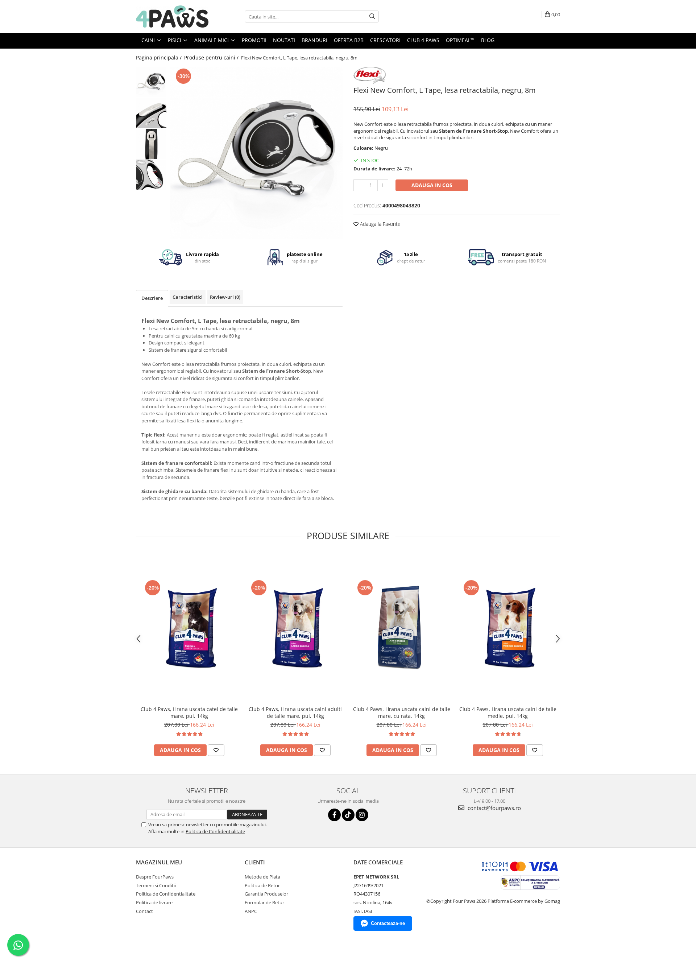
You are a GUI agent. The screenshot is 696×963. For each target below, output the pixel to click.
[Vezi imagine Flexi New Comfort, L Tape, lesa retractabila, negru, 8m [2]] (151, 144)
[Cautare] (372, 16)
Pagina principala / (159, 57)
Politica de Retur (262, 885)
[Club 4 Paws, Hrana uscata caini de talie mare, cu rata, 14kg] (401, 627)
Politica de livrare (154, 902)
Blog (487, 40)
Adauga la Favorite (380, 223)
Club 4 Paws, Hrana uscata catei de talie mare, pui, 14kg (189, 712)
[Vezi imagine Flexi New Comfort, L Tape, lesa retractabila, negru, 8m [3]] (151, 175)
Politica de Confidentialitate (215, 831)
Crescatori (385, 40)
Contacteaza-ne (388, 923)
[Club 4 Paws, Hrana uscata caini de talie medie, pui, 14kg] (507, 627)
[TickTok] (348, 815)
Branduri (314, 40)
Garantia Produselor (266, 893)
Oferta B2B (349, 40)
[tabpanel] (256, 153)
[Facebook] (334, 815)
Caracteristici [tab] (188, 297)
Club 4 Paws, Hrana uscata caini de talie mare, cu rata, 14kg (401, 712)
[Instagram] (362, 815)
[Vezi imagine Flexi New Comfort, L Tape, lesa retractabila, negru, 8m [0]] (151, 82)
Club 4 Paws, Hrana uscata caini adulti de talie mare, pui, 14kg (295, 712)
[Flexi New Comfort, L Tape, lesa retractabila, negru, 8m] (256, 153)
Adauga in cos (431, 185)
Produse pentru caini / (212, 57)
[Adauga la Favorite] (216, 750)
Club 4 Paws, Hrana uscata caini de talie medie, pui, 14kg (507, 712)
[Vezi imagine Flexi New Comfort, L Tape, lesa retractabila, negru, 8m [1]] (151, 113)
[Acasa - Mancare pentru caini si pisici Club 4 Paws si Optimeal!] (172, 16)
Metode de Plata (262, 876)
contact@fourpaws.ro (493, 807)
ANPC (251, 911)
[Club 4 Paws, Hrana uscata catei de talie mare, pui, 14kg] (189, 627)
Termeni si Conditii (156, 885)
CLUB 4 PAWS (423, 40)
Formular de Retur (264, 902)
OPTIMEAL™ (460, 40)
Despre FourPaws (155, 876)
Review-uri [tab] (225, 297)
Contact (144, 911)
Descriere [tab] (152, 298)
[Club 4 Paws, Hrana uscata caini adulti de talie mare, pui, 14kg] (295, 627)
